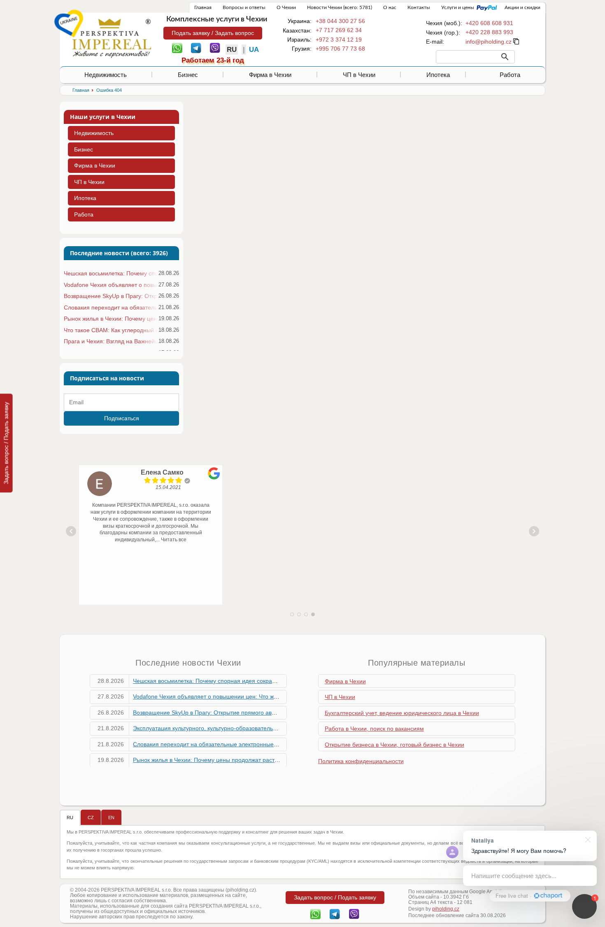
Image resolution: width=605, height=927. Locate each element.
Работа (510, 74)
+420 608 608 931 (489, 23)
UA (254, 50)
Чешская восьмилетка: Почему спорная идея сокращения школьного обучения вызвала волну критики (111, 273)
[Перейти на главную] (111, 38)
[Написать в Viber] (215, 47)
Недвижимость (105, 74)
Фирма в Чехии (270, 74)
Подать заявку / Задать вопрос (213, 33)
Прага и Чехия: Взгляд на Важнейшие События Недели (111, 341)
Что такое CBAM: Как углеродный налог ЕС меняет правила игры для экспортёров (111, 330)
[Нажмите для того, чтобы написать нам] (488, 41)
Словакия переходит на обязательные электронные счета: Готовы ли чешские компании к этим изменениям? (111, 307)
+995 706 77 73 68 (340, 48)
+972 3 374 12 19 (339, 39)
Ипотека (438, 74)
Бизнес (188, 74)
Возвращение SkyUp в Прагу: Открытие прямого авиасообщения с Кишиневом (111, 296)
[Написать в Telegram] (196, 47)
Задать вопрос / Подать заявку (6, 443)
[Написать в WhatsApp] (177, 47)
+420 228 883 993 (489, 32)
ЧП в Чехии (359, 74)
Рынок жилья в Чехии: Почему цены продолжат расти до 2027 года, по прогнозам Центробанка (111, 318)
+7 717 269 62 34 (339, 30)
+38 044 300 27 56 (340, 21)
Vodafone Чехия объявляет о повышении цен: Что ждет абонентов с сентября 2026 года (111, 285)
